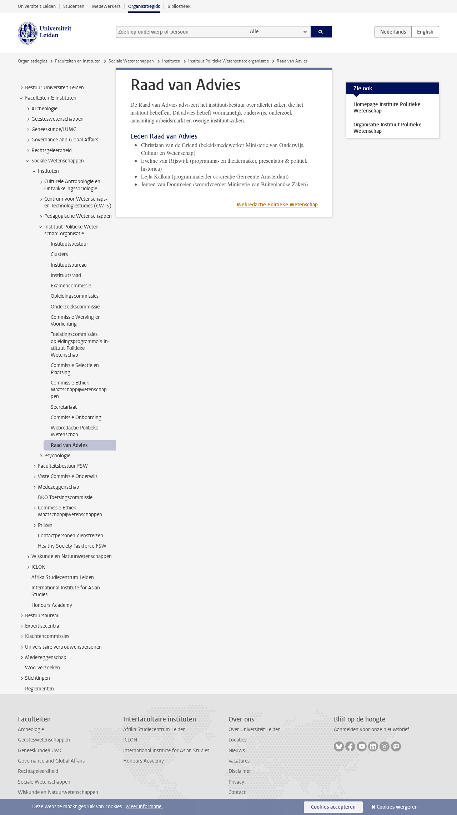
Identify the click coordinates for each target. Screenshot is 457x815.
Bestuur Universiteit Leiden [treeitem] (54, 87)
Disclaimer (239, 771)
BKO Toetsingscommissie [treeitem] (65, 497)
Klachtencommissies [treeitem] (47, 636)
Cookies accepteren (333, 807)
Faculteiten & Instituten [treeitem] (50, 98)
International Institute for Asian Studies (166, 750)
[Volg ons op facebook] (350, 746)
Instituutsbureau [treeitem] (69, 265)
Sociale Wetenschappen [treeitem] (57, 160)
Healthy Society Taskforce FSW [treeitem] (72, 546)
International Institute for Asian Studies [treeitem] (65, 591)
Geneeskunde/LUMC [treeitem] (53, 129)
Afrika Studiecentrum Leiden (154, 729)
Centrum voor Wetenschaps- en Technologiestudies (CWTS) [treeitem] (77, 202)
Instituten (171, 61)
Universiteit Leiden (37, 6)
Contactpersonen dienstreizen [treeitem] (70, 535)
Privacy (236, 782)
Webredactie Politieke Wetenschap (277, 204)
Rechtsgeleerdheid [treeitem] (51, 150)
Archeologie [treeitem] (44, 108)
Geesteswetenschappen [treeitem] (57, 119)
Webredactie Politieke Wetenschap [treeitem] (74, 431)
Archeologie (31, 729)
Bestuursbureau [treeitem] (42, 615)
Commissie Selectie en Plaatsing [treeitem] (75, 369)
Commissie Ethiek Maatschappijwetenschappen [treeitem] (80, 389)
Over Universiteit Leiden (254, 729)
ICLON (130, 739)
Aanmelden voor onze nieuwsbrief (371, 729)
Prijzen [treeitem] (45, 525)
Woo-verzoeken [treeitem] (42, 667)
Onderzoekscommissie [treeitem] (75, 306)
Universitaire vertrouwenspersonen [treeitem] (63, 647)
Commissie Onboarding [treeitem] (76, 417)
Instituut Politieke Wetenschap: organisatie (228, 61)
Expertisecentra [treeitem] (42, 626)
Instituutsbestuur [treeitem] (69, 244)
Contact (237, 792)
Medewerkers (106, 6)
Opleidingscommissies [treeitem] (75, 296)
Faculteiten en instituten (78, 61)
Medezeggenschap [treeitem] (58, 487)
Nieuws (236, 750)
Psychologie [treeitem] (57, 455)
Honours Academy (143, 761)
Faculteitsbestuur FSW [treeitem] (63, 466)
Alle (254, 31)
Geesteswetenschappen (44, 739)
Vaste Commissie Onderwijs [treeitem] (67, 476)
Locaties (237, 739)
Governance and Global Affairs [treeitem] (64, 139)
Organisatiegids (144, 6)
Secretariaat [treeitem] (64, 407)
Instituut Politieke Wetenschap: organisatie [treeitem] (72, 230)
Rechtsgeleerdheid (38, 771)
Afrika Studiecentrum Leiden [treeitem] (62, 577)
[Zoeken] (321, 31)
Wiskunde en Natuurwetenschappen (58, 792)
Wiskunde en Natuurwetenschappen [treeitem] (71, 556)
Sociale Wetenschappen (131, 61)
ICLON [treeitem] (38, 567)
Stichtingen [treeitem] (37, 678)
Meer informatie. (144, 806)
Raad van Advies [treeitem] (69, 445)
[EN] (425, 31)
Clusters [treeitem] (59, 254)
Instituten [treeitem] (48, 171)
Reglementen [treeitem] (39, 688)
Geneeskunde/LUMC (40, 750)
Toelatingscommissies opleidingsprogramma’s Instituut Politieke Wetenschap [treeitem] (80, 344)
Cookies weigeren (397, 807)
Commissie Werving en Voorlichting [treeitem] (76, 320)
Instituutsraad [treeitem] (66, 275)
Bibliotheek (179, 6)
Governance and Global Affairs (51, 761)
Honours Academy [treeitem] (51, 605)
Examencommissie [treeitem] (71, 285)
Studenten (73, 6)
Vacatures (239, 761)
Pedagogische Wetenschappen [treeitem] (78, 216)
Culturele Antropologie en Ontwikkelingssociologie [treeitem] (72, 185)
